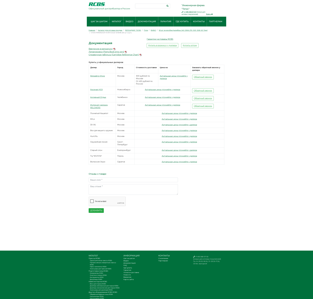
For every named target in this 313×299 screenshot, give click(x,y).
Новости (127, 275)
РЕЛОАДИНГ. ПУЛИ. (133, 30)
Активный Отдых (98, 97)
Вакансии (127, 277)
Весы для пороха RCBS (98, 284)
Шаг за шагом (99, 21)
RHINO (153, 30)
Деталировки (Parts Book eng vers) (106, 52)
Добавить (96, 210)
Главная (92, 30)
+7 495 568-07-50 (190, 12)
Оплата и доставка (131, 272)
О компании (163, 258)
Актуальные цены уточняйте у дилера (162, 89)
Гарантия (165, 21)
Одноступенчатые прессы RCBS (101, 260)
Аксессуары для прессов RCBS (100, 269)
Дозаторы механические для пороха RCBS (104, 288)
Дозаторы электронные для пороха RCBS (104, 286)
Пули (146, 30)
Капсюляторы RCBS (97, 296)
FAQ (125, 265)
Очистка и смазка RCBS (98, 275)
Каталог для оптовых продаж (110, 30)
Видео (129, 21)
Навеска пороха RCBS (98, 281)
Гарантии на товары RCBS (160, 39)
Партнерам (215, 21)
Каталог (116, 21)
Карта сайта (128, 279)
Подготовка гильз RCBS (98, 271)
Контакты (199, 21)
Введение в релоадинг (101, 49)
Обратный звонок (203, 77)
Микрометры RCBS (96, 273)
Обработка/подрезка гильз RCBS (101, 294)
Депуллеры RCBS (96, 279)
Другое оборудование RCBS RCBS (103, 292)
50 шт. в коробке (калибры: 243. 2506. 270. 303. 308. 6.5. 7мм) (183, 30)
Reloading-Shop (97, 76)
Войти (208, 14)
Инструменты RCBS (96, 277)
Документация (147, 21)
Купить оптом (190, 45)
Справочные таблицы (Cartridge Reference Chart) (114, 55)
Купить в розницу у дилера (162, 45)
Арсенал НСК (96, 89)
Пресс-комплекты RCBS (98, 267)
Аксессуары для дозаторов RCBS (101, 290)
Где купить (182, 21)
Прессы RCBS (94, 258)
